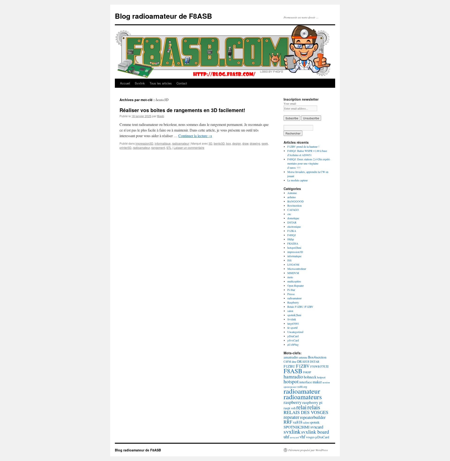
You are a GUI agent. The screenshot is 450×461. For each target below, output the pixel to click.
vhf (302, 436)
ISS (289, 260)
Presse (291, 294)
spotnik (314, 422)
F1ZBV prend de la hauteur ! (303, 146)
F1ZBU (289, 366)
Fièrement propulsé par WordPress (308, 450)
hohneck (310, 376)
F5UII (324, 366)
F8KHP (307, 372)
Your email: (290, 103)
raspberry (293, 402)
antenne (303, 357)
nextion (326, 382)
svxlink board (315, 431)
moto (290, 277)
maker (317, 381)
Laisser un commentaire (189, 148)
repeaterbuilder (313, 417)
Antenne (292, 193)
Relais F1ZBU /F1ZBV (300, 306)
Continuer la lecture (195, 135)
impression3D (144, 143)
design (236, 143)
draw (245, 143)
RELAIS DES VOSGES (306, 412)
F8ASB (293, 371)
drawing (255, 143)
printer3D (125, 148)
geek (265, 143)
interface (305, 382)
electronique (294, 226)
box (228, 143)
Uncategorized (295, 332)
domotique (293, 218)
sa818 (297, 422)
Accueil (125, 83)
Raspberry (293, 302)
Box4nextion (294, 205)
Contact (181, 83)
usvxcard (294, 437)
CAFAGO (293, 210)
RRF (288, 422)
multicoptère (294, 281)
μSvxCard (293, 340)
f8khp (290, 239)
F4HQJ (291, 235)
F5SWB (315, 367)
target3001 (293, 323)
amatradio (291, 357)
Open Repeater (295, 285)
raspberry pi (312, 402)
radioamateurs (303, 396)
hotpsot (321, 377)
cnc (289, 214)
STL (169, 148)
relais (313, 407)
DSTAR (291, 222)
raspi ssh (290, 408)
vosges (310, 437)
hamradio (293, 376)
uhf (286, 436)
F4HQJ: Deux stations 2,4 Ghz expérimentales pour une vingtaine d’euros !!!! (308, 163)
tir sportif (292, 327)
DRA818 (303, 361)
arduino (291, 197)
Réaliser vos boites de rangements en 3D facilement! (182, 109)
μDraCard (293, 336)
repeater (291, 417)
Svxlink (140, 83)
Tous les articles (161, 83)
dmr (294, 361)
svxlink (292, 431)
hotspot (291, 381)
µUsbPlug (293, 344)
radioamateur (180, 143)
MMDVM (293, 273)
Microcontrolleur (296, 269)
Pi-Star (291, 290)
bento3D (219, 143)
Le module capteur (297, 180)
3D (210, 143)
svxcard (316, 427)
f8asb (160, 116)
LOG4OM (293, 264)
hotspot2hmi (294, 247)
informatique (163, 143)
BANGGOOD (295, 201)
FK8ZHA (292, 243)
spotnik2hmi (294, 315)
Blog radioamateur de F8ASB (163, 16)
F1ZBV (303, 366)
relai (301, 407)
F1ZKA (291, 231)
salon (290, 311)
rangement (158, 148)
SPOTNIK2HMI (297, 427)
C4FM (287, 361)
